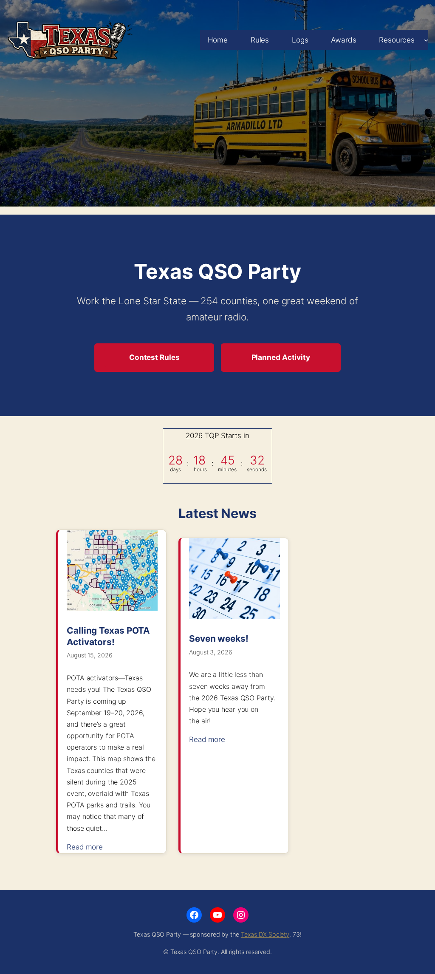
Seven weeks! (219, 638)
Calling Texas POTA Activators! (108, 636)
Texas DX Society (265, 934)
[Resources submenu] (426, 39)
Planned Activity (280, 357)
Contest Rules (154, 357)
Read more (89, 847)
